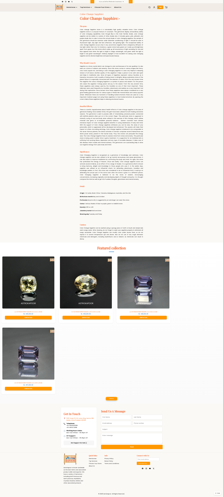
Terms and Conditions (112, 463)
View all (111, 398)
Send (132, 447)
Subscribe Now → (143, 463)
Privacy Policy (109, 458)
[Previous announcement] (92, 1)
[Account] (154, 7)
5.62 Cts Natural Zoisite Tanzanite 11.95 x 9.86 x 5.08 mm (28, 382)
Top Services (85, 7)
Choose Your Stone (102, 7)
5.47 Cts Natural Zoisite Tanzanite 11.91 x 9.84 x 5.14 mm (143, 311)
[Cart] (166, 7)
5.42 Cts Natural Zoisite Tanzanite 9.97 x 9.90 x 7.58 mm (28, 311)
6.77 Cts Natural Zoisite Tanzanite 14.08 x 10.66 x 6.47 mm (86, 311)
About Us (117, 7)
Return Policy (109, 461)
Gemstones (70, 7)
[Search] (149, 7)
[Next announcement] (131, 1)
